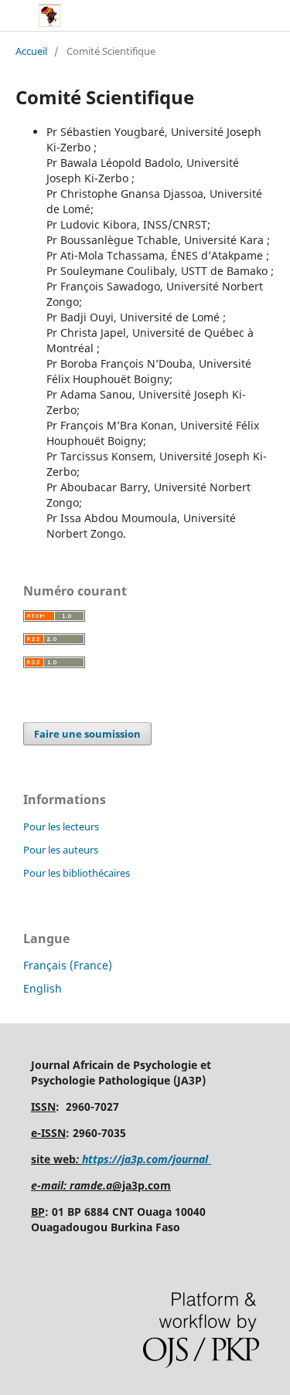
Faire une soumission (87, 734)
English (42, 988)
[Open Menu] (15, 15)
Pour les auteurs (60, 850)
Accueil (31, 51)
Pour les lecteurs (61, 826)
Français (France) (67, 965)
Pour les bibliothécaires (76, 873)
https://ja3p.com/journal (146, 1159)
